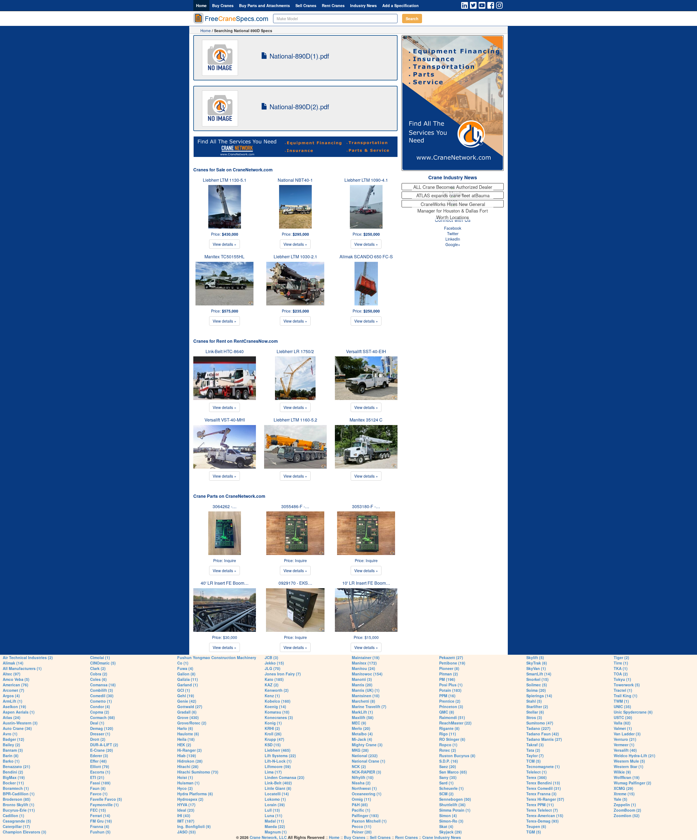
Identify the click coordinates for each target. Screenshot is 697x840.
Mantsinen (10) (366, 695)
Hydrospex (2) (190, 799)
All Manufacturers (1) (22, 668)
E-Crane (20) (101, 750)
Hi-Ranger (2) (189, 750)
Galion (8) (186, 674)
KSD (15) (273, 744)
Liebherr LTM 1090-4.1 (366, 180)
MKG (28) (360, 750)
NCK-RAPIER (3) (366, 772)
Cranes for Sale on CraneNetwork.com (233, 169)
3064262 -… (225, 506)
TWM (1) (621, 701)
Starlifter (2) (537, 706)
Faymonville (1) (104, 804)
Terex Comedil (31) (543, 788)
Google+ (452, 244)
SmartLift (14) (538, 674)
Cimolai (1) (100, 657)
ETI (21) (97, 777)
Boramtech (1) (16, 788)
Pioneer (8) (449, 668)
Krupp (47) (274, 739)
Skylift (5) (535, 657)
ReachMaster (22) (455, 723)
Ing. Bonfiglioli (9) (194, 826)
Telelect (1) (536, 772)
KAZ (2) (272, 684)
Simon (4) (448, 815)
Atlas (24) (11, 717)
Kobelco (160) (278, 701)
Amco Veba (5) (16, 679)
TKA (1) (621, 668)
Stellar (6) (535, 712)
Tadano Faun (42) (542, 733)
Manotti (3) (362, 679)
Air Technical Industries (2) (28, 657)
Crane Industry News (452, 177)
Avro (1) (10, 733)
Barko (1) (11, 761)
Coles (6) (98, 679)
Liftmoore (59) (278, 766)
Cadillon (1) (13, 815)
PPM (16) (447, 695)
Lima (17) (273, 772)
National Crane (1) (368, 761)
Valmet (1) (623, 728)
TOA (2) (621, 674)
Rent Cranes (333, 5)
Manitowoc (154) (367, 674)
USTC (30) (623, 717)
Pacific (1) (361, 810)
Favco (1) (99, 793)
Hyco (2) (185, 788)
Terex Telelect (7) (542, 810)
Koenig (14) (275, 706)
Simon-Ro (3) (451, 821)
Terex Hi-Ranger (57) (545, 799)
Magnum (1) (276, 832)
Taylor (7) (535, 755)
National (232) (365, 755)
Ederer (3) (99, 755)
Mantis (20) (362, 684)
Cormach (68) (102, 717)
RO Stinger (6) (452, 739)
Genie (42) (186, 701)
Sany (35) (448, 777)
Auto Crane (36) (17, 728)
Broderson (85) (16, 799)
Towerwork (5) (627, 684)
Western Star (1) (628, 766)
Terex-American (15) (544, 815)
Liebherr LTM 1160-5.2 (295, 420)
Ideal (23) (185, 810)
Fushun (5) (100, 832)
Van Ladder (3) (627, 733)
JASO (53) (186, 832)
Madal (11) (274, 821)
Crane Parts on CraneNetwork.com (229, 496)
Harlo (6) (185, 728)
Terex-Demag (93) (542, 821)
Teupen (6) (536, 826)
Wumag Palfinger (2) (632, 783)
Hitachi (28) (187, 766)
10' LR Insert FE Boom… (366, 583)
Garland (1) (187, 684)
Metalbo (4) (362, 733)
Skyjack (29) (450, 832)
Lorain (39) (275, 804)
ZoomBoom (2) (627, 810)
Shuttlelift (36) (452, 804)
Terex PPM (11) (540, 804)
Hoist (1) (185, 777)
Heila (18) (186, 739)
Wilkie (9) (622, 772)
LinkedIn (452, 239)
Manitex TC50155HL (224, 256)
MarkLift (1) (362, 712)
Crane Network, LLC (268, 837)
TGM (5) (533, 832)
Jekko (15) (274, 663)
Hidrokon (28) (190, 761)
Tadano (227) (538, 728)
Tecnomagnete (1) (543, 766)
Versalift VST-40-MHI (224, 420)
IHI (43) (183, 815)
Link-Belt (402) (278, 783)
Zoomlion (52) (627, 815)
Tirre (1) (621, 663)
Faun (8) (98, 788)
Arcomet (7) (13, 690)
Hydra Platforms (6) (195, 793)
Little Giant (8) (278, 788)
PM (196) (447, 679)
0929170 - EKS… (295, 583)
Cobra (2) (98, 674)
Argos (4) (11, 695)
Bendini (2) (13, 772)
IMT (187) (185, 821)
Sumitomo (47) (539, 723)
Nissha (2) (361, 783)
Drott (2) (97, 739)
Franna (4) (99, 826)
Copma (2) (99, 712)
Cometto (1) (101, 701)
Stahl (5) (534, 701)
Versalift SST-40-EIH (366, 351)
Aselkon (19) (14, 706)
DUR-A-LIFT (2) (104, 744)
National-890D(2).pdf (298, 106)
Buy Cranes (223, 5)
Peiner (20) (362, 832)
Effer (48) (98, 761)
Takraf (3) (535, 744)
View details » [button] (224, 244)
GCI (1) (183, 690)
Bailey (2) (11, 744)
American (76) (15, 684)
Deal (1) (97, 723)
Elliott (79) (99, 766)
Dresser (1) (100, 733)
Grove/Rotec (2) (191, 723)
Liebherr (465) (278, 750)
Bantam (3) (13, 750)
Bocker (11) (13, 783)
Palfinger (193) (365, 815)
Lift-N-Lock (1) (278, 761)
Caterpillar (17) (16, 826)
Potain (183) (450, 690)
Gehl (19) (185, 695)
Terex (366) (536, 777)
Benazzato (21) (16, 766)
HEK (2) (184, 744)
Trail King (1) (625, 695)
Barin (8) (11, 755)
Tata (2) (533, 750)
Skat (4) (446, 826)
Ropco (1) (448, 744)
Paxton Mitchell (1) (369, 821)
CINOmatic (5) (103, 663)
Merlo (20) (361, 728)
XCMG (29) (623, 788)
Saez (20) (447, 766)
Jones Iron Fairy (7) (283, 674)
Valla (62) (622, 723)
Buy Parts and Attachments (264, 5)
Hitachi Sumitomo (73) (197, 772)
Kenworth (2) (277, 690)
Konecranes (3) (279, 717)
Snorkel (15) (537, 679)
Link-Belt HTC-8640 (225, 351)
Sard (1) (446, 783)
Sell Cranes (305, 5)
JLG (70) (272, 668)
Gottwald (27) (189, 706)
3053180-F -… (366, 506)
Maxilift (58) (363, 717)
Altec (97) (11, 674)
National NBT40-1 (295, 180)
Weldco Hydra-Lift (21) (634, 755)
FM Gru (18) (101, 821)
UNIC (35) (622, 706)
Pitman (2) (448, 674)
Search (412, 18)
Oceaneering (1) (366, 793)
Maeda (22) (275, 826)
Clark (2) (98, 668)
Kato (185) (274, 679)
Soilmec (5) (536, 684)
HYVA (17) (186, 804)
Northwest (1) (364, 788)
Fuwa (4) (185, 668)
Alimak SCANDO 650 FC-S (366, 256)
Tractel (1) (623, 690)
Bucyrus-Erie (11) (19, 810)
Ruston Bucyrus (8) (457, 755)
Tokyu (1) (622, 679)
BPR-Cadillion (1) (19, 793)
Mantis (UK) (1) (366, 690)
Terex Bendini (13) (543, 783)
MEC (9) (359, 723)
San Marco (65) (453, 772)
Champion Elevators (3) (24, 832)
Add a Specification (400, 5)
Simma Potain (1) (454, 810)
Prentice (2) (449, 701)
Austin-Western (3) (20, 723)
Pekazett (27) (451, 657)
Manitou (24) (363, 668)
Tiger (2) (621, 657)
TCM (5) (533, 761)
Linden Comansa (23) (284, 777)
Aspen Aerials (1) (19, 712)
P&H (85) (360, 804)
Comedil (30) (102, 695)
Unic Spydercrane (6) (633, 712)
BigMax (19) (14, 777)
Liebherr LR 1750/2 (295, 351)
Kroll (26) (273, 733)
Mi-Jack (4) (362, 739)
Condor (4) (100, 706)
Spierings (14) (539, 695)
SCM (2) (446, 793)
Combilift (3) (101, 690)
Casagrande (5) (17, 821)
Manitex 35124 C (366, 420)
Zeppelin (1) (625, 804)
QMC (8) (446, 712)
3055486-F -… (295, 506)
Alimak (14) (13, 663)
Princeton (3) (451, 706)
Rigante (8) (449, 728)
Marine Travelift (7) (369, 706)
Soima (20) (536, 690)
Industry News (363, 5)
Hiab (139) (186, 755)
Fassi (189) (100, 783)
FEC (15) (98, 810)
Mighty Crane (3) (367, 744)
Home (201, 5)
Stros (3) (534, 717)
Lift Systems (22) (280, 755)
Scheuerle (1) (451, 788)
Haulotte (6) (188, 733)
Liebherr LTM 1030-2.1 (295, 256)
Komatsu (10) (277, 712)
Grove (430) (188, 717)
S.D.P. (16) (448, 761)
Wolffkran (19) (627, 777)
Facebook (452, 228)
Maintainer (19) (366, 657)
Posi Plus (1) (451, 684)
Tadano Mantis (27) (544, 739)
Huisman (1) (188, 783)
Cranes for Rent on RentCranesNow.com (235, 341)
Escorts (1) (100, 772)
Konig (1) (273, 723)
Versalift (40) (625, 750)
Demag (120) (101, 728)
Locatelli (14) (277, 793)
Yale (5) (620, 799)
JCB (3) (271, 657)
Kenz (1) (272, 695)
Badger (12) (13, 739)
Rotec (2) (447, 750)
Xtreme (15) (624, 793)
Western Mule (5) (629, 761)
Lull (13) (272, 810)
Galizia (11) (187, 679)
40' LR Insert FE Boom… (225, 583)
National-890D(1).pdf (298, 55)
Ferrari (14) (100, 815)
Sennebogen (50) (455, 799)
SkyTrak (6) (536, 663)
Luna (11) (273, 815)
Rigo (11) (447, 733)
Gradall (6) (187, 712)
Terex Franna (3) (541, 793)
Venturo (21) (625, 739)
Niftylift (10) (363, 777)
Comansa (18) (103, 684)
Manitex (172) (364, 663)
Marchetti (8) (363, 701)
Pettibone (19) (452, 663)
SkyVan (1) (536, 668)
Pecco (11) (361, 826)
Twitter (452, 233)
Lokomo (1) (275, 799)
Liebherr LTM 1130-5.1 (224, 180)
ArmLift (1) (12, 701)
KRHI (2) (272, 728)
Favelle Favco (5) (106, 799)
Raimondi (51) (452, 717)
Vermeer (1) (624, 744)
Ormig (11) (361, 799)
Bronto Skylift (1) (18, 804)
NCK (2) (359, 766)
